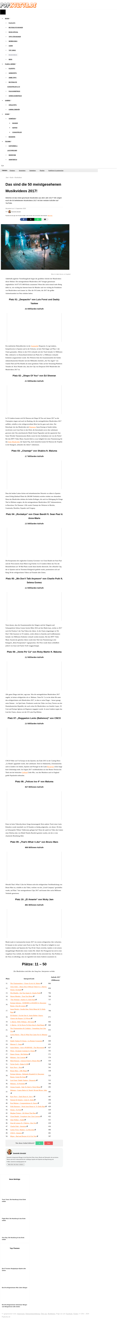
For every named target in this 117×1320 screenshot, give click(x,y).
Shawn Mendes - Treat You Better (21, 996)
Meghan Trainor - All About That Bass (23, 1113)
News (10, 59)
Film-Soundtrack (14, 91)
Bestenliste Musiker (16, 27)
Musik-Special (13, 32)
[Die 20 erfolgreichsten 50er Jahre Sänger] (15, 1284)
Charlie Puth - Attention (18, 1126)
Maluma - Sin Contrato (18, 1057)
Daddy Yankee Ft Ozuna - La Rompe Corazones (26, 1041)
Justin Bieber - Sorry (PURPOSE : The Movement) (27, 1047)
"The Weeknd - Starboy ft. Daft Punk (22, 1000)
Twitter (75, 1314)
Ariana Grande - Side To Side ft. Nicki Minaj (25, 1087)
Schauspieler (17, 132)
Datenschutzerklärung (33, 1314)
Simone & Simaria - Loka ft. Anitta (22, 1100)
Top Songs (12, 50)
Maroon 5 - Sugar (16, 1044)
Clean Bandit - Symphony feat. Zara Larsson (25, 1116)
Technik (8, 141)
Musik (7, 18)
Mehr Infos (50, 215)
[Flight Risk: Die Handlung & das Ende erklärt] (15, 1215)
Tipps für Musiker (15, 36)
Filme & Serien (10, 64)
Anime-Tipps (12, 77)
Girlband (25, 772)
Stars (7, 114)
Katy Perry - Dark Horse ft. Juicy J (22, 1096)
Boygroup (50, 767)
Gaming (7, 100)
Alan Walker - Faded (17, 1120)
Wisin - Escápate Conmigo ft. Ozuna (22, 1051)
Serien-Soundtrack (15, 96)
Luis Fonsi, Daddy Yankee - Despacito (23, 1080)
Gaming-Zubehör (14, 109)
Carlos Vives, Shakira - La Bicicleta (22, 1130)
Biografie (12, 137)
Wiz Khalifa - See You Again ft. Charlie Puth (25, 993)
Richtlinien (51, 1314)
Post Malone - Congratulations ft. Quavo (23, 1103)
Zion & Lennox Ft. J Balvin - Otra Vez (23, 1123)
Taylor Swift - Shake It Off (19, 1064)
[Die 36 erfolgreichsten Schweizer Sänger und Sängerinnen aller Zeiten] (15, 1301)
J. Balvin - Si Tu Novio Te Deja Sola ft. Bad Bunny (27, 1025)
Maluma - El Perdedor (17, 1084)
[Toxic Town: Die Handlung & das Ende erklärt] (15, 1195)
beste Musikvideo (14, 442)
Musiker (15, 123)
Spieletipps (13, 105)
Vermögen (12, 118)
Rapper (14, 127)
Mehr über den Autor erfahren (15, 1164)
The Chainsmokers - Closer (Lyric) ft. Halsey (25, 983)
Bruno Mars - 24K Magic (18, 1071)
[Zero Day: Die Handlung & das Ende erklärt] (15, 1234)
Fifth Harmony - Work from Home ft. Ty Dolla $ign (27, 1106)
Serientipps (13, 73)
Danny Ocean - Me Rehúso (19, 1054)
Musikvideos (13, 55)
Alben (11, 45)
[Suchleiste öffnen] (2, 166)
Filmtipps (12, 68)
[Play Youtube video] (34, 327)
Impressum (21, 1314)
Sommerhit (34, 346)
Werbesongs (13, 41)
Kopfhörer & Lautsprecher (55, 170)
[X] (30, 219)
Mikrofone (12, 155)
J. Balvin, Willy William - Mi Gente (22, 1022)
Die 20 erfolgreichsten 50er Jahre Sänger (14, 1287)
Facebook (69, 1314)
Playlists (12, 23)
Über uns (44, 1314)
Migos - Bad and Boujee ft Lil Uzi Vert (23, 1136)
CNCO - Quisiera (16, 1133)
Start (7, 177)
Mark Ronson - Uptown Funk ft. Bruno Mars (25, 1061)
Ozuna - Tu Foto (15, 1110)
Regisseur (32, 427)
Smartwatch (13, 159)
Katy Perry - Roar (16, 1067)
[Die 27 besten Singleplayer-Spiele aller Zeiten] (15, 1265)
